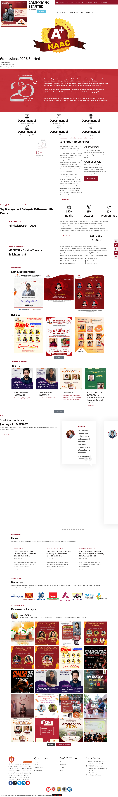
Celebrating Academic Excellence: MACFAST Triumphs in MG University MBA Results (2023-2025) (91, 553)
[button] (12, 293)
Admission (70, 2)
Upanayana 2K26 (69, 392)
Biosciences (66, 395)
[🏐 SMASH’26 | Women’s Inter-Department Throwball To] (95, 657)
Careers (36, 765)
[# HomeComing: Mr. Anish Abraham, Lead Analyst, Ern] (71, 681)
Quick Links (89, 2)
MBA (26, 398)
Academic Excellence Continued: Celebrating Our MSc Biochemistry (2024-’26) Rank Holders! (25, 553)
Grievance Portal (38, 767)
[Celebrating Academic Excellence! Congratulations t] (47, 633)
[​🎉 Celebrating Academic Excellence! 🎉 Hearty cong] (95, 633)
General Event (17, 398)
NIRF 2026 (104, 2)
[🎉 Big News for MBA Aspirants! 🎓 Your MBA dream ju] (71, 633)
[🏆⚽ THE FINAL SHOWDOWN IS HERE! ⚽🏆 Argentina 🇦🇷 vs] (95, 681)
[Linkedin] (23, 783)
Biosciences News (18, 549)
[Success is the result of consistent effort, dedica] (71, 657)
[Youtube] (28, 783)
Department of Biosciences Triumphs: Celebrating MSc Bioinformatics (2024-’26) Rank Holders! (58, 553)
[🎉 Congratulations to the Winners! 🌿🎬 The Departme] (47, 706)
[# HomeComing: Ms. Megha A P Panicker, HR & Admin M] (47, 681)
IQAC (23, 398)
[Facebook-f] (10, 783)
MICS (29, 398)
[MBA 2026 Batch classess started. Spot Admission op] (71, 706)
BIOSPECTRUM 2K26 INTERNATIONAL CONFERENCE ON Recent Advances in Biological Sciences (96, 397)
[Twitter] (19, 783)
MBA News (56, 549)
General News (49, 549)
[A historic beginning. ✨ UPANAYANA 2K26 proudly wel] (95, 706)
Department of (27, 120)
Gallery (61, 770)
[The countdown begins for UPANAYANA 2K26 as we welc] (71, 730)
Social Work (76, 399)
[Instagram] (15, 783)
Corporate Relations (76, 13)
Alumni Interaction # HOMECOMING (21, 393)
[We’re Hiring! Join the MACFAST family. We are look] (47, 730)
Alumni (56, 2)
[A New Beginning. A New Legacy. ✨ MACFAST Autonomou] (22, 730)
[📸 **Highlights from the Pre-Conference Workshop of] (95, 730)
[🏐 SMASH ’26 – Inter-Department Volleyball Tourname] (22, 681)
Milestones (63, 765)
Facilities (62, 767)
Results (96, 2)
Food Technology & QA (76, 395)
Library (62, 2)
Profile (61, 762)
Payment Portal (38, 770)
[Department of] (27, 116)
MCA (71, 399)
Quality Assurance (60, 13)
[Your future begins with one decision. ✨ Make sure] (22, 706)
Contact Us (89, 13)
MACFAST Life (79, 2)
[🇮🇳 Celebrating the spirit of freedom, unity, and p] (22, 633)
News (61, 549)
